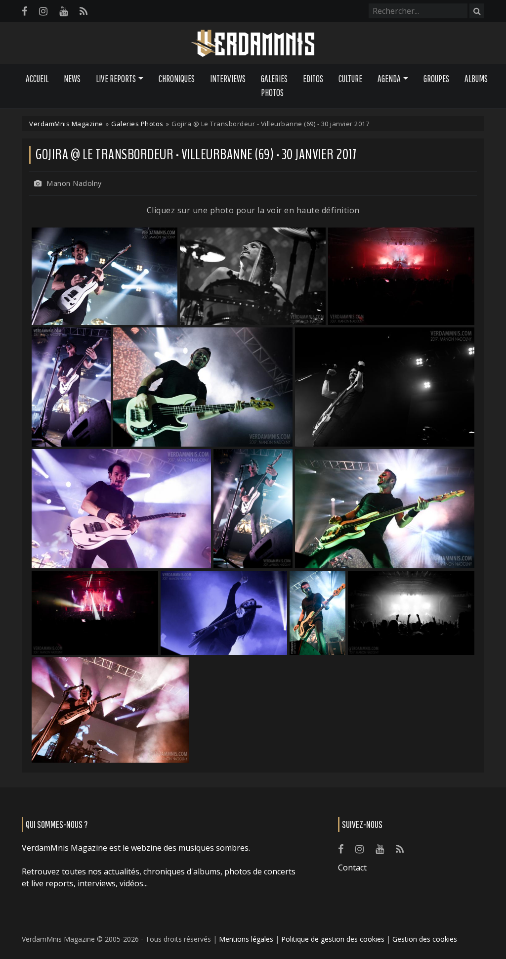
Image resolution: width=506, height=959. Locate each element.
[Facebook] (24, 11)
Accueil (37, 78)
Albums (476, 78)
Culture (350, 78)
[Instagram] (43, 11)
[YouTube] (63, 11)
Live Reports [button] (116, 78)
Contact (352, 867)
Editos (313, 78)
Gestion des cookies (424, 939)
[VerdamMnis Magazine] (253, 43)
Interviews (228, 78)
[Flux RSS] (83, 11)
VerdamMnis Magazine (66, 123)
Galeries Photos (274, 85)
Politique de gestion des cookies (332, 939)
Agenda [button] (389, 78)
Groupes (436, 78)
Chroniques (177, 78)
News (72, 78)
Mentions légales (246, 939)
